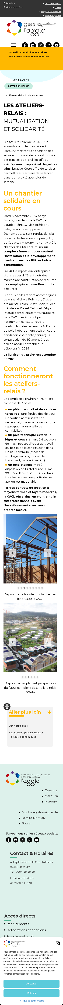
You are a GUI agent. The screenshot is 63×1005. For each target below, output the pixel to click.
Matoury (51, 801)
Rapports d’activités (51, 11)
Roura (26, 823)
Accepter (31, 983)
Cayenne (51, 790)
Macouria (51, 796)
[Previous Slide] (12, 553)
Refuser (31, 993)
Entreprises (9, 3)
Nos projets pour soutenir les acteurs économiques (27, 734)
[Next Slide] (47, 553)
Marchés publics (53, 15)
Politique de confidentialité (31, 1001)
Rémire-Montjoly (34, 818)
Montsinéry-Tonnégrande (40, 812)
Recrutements (18, 924)
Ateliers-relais (19, 86)
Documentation (53, 3)
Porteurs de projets (13, 7)
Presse (58, 7)
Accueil (13, 52)
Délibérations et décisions (26, 930)
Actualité (25, 52)
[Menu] (14, 45)
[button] (57, 943)
